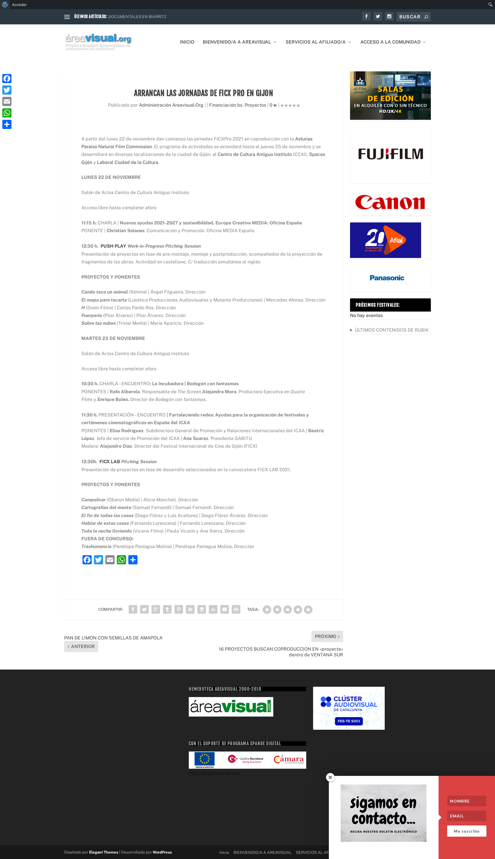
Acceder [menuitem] (19, 4)
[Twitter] (7, 90)
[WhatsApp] (7, 113)
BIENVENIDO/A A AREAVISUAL (237, 42)
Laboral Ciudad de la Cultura (127, 162)
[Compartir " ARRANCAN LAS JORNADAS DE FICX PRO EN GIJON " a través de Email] (224, 609)
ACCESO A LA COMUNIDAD (390, 42)
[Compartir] (7, 124)
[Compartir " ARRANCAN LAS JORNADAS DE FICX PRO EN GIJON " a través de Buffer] (201, 609)
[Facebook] (7, 78)
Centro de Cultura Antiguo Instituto (255, 154)
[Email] (7, 101)
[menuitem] (5, 4)
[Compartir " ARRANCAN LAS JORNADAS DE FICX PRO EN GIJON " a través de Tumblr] (167, 609)
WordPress (162, 852)
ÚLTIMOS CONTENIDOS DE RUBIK (392, 330)
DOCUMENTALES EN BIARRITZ (137, 16)
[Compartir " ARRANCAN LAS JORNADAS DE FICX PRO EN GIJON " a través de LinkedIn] (190, 609)
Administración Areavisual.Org (171, 105)
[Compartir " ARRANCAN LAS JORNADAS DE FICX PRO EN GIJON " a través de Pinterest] (178, 609)
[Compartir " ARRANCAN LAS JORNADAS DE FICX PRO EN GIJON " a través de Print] (236, 609)
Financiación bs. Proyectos (237, 105)
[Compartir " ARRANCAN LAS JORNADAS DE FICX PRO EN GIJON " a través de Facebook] (133, 609)
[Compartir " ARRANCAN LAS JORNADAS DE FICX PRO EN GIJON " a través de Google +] (156, 609)
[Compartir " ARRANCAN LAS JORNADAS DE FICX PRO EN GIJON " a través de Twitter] (144, 609)
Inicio (187, 42)
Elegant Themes (103, 852)
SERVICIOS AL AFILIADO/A (316, 42)
